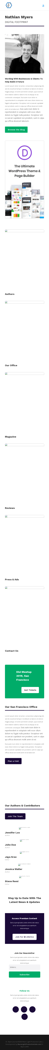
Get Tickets (30, 690)
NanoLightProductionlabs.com (29, 1044)
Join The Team (15, 816)
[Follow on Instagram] (24, 1009)
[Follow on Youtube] (24, 1017)
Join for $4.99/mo (24, 937)
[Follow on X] (32, 1009)
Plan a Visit (13, 761)
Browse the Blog (16, 129)
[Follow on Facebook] (16, 1009)
